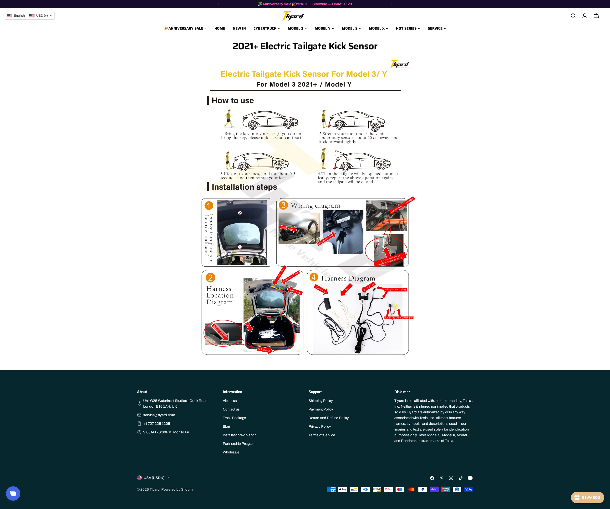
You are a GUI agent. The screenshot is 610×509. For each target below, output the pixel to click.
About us (230, 401)
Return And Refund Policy (329, 418)
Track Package (234, 418)
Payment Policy (321, 409)
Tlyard (155, 489)
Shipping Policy (321, 401)
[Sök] (573, 16)
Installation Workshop (240, 435)
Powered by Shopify (177, 489)
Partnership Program (239, 444)
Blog (226, 426)
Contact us (231, 409)
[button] (30, 16)
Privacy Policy (320, 426)
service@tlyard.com (159, 415)
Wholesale (231, 452)
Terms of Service (322, 435)
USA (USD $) (154, 478)
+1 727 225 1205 (156, 424)
